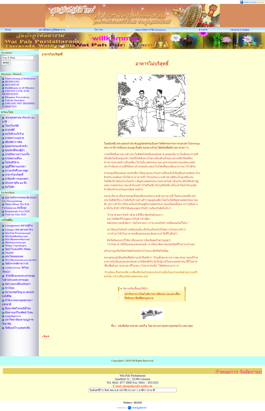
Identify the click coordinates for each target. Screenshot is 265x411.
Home (8, 29)
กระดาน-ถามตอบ (239, 29)
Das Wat (98, 29)
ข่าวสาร (203, 29)
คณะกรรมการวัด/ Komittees (150, 29)
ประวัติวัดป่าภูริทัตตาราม (52, 29)
